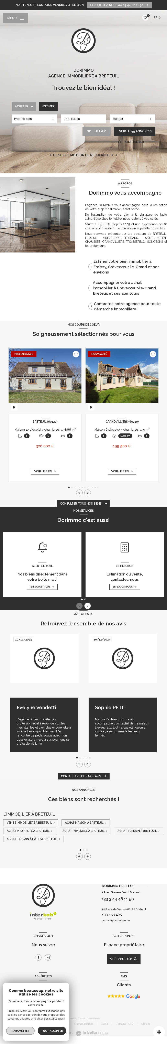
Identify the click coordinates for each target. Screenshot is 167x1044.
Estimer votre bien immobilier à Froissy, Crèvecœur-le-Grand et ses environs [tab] (126, 266)
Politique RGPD (124, 1023)
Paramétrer (20, 1031)
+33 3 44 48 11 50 (118, 898)
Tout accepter (52, 1031)
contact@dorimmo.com (116, 920)
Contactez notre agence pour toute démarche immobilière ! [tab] (127, 306)
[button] (87, 492)
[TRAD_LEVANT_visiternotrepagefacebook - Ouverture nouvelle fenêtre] (38, 957)
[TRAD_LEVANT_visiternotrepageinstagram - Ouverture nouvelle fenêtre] (48, 957)
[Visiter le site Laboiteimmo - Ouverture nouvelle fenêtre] (92, 1033)
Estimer (48, 106)
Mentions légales (83, 1023)
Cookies (145, 1024)
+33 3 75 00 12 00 (112, 914)
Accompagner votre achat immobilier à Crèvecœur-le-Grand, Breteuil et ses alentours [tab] (125, 287)
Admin (105, 1023)
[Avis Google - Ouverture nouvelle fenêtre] (124, 996)
